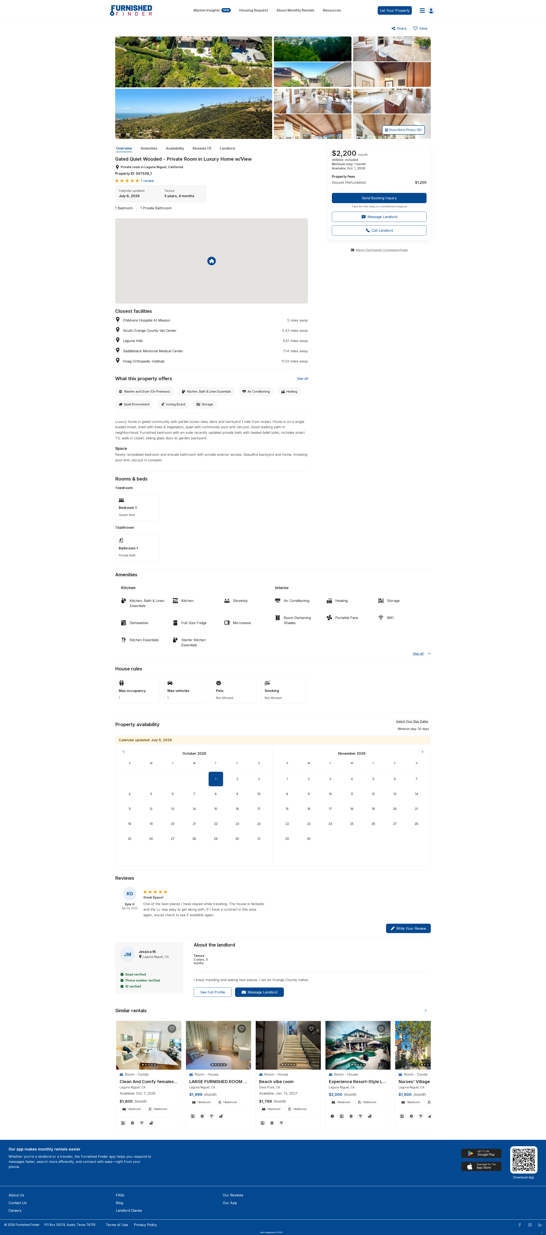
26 (151, 838)
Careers (15, 1210)
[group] (379, 200)
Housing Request (253, 10)
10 (258, 794)
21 (194, 824)
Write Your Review (411, 928)
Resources (332, 10)
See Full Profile (212, 992)
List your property (395, 10)
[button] (413, 728)
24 (259, 824)
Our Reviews (233, 1195)
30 (237, 838)
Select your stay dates (412, 721)
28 (194, 838)
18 (129, 824)
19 (151, 824)
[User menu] (426, 10)
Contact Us (18, 1203)
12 (151, 809)
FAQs (120, 1195)
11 (130, 809)
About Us (16, 1195)
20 (172, 824)
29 (216, 838)
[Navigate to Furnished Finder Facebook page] (519, 1224)
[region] (148, 1045)
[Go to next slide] (426, 1010)
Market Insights (211, 10)
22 (216, 824)
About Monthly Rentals (295, 10)
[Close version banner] (542, 1232)
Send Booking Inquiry (379, 198)
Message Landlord (262, 992)
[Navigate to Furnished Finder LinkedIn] (540, 1224)
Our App (230, 1203)
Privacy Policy (145, 1225)
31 (258, 838)
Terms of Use (117, 1225)
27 (172, 838)
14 (194, 809)
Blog (119, 1203)
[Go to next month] (422, 751)
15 (215, 809)
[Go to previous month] (123, 751)
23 (237, 824)
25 (129, 838)
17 (258, 809)
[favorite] (172, 1028)
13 (172, 809)
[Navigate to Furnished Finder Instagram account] (529, 1224)
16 (237, 809)
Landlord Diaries (129, 1210)
